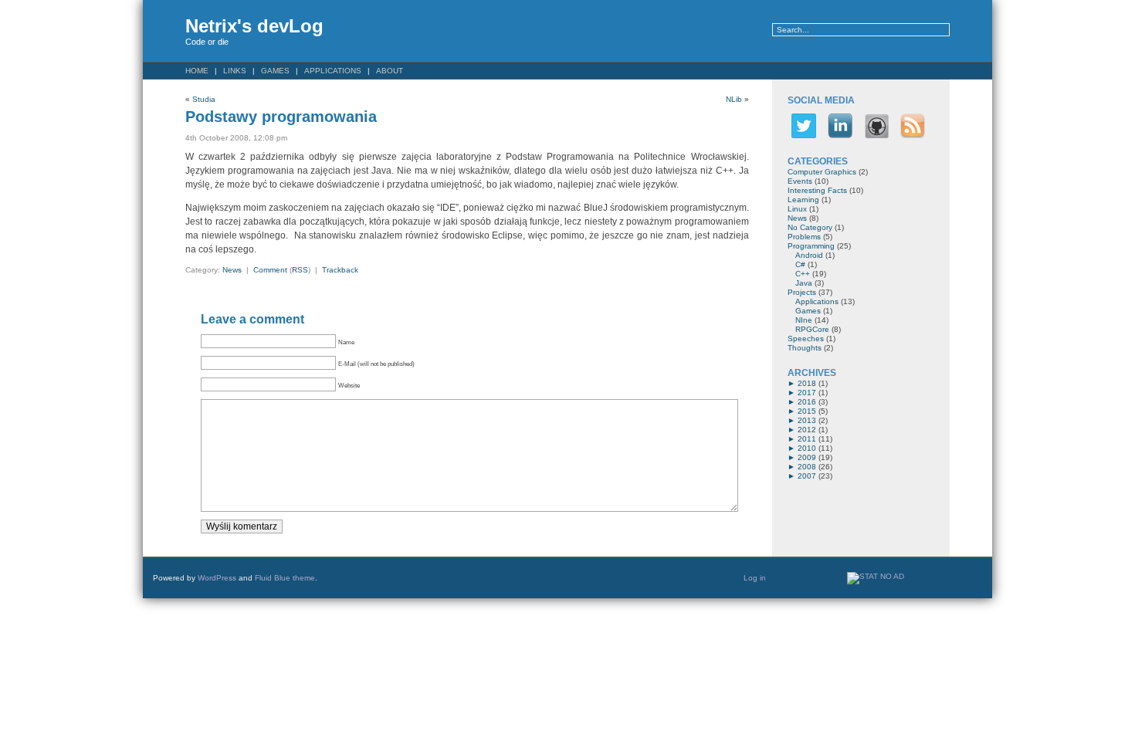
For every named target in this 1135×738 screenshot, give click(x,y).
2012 (807, 429)
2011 (807, 439)
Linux (797, 209)
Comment (270, 270)
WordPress (217, 578)
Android (809, 255)
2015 (807, 411)
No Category (810, 227)
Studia (203, 99)
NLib (734, 99)
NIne (803, 320)
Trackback (340, 270)
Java (803, 283)
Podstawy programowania (281, 116)
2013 (807, 420)
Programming (811, 246)
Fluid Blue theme (285, 578)
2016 (807, 402)
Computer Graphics (822, 172)
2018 (807, 383)
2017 (807, 392)
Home (196, 70)
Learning (803, 199)
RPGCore (812, 329)
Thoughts (805, 348)
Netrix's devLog (254, 25)
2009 (807, 457)
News (232, 270)
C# (800, 264)
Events (800, 181)
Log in (755, 578)
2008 (807, 466)
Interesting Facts (817, 190)
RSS (300, 270)
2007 (807, 476)
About (389, 70)
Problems (804, 236)
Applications (332, 70)
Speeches (806, 338)
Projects (802, 292)
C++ (802, 273)
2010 (807, 448)
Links (234, 70)
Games (275, 70)
